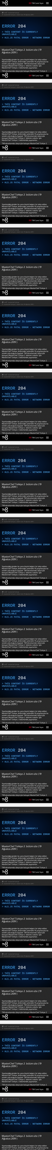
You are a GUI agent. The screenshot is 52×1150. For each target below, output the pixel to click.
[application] (26, 575)
